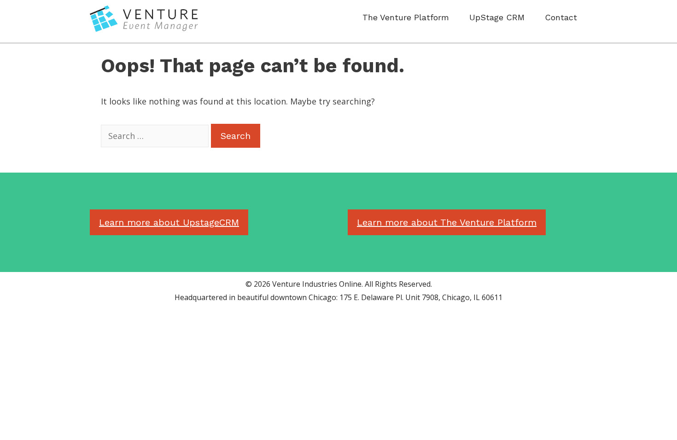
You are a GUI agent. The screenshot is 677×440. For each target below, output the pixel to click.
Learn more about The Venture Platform (447, 222)
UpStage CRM (497, 17)
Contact (561, 17)
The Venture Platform (405, 17)
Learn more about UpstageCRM (169, 222)
